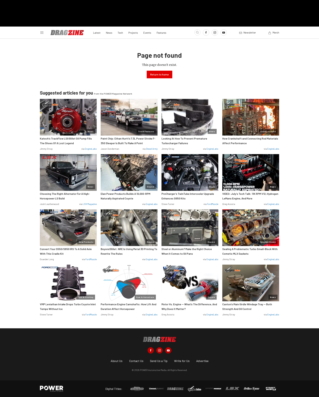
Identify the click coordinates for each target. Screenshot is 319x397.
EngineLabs (91, 148)
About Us (116, 361)
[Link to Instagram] (215, 32)
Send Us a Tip (158, 361)
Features (161, 32)
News (109, 32)
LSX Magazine (90, 204)
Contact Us (136, 361)
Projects (133, 32)
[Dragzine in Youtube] (168, 350)
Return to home (159, 74)
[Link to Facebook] (206, 32)
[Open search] (197, 32)
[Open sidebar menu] (42, 32)
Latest (97, 32)
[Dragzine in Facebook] (151, 350)
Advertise (202, 361)
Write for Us (182, 361)
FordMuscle (212, 204)
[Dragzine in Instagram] (159, 350)
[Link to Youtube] (223, 32)
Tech (120, 32)
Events (147, 32)
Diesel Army (152, 148)
